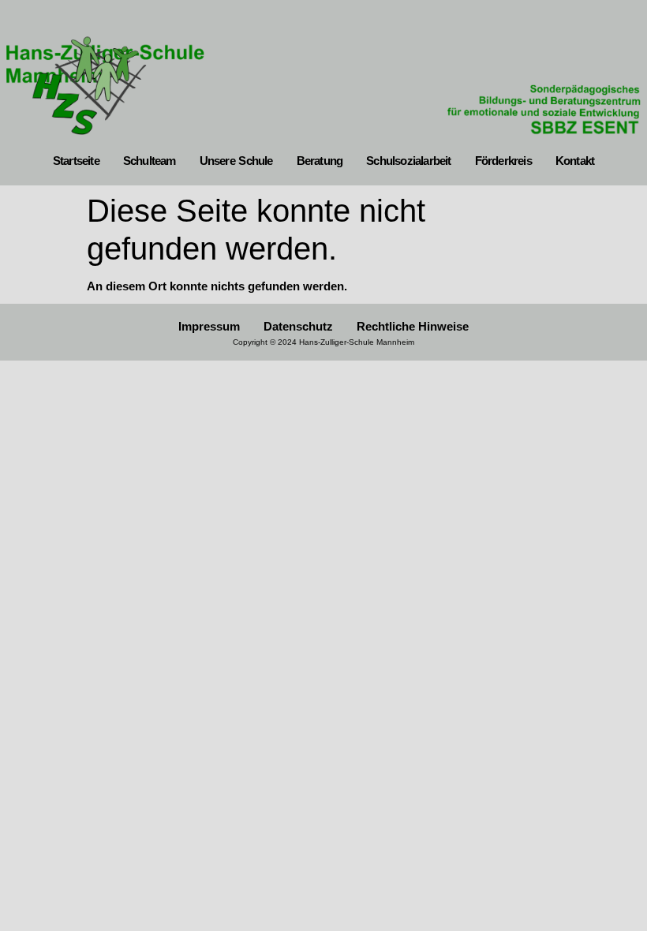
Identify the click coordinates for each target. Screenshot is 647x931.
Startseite (76, 160)
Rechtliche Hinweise (413, 326)
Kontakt (574, 160)
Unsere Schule (236, 160)
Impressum (209, 326)
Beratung (320, 160)
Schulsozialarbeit (408, 160)
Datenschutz (298, 326)
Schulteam (149, 160)
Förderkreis (503, 160)
